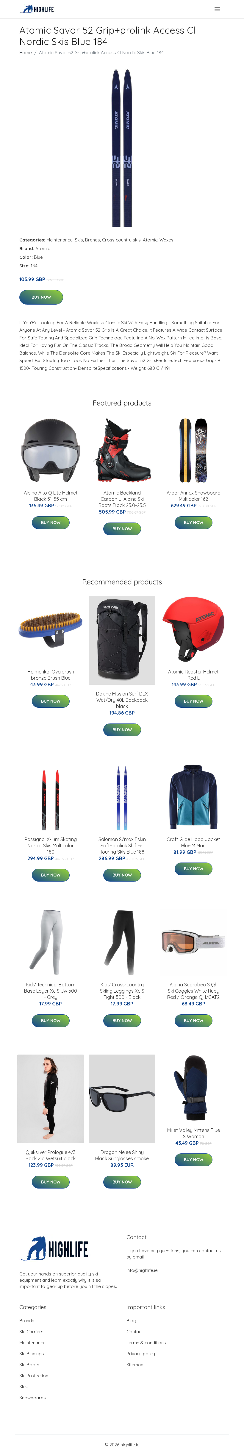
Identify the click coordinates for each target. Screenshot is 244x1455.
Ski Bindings (31, 1353)
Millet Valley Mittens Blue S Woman (193, 1133)
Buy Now (41, 297)
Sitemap (134, 1364)
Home (25, 52)
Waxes (166, 240)
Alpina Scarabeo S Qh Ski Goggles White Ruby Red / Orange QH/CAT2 (193, 991)
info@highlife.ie (142, 1270)
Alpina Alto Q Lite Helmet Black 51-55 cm (51, 496)
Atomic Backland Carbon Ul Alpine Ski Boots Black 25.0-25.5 (122, 499)
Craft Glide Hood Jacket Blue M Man (193, 842)
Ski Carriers (31, 1331)
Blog (131, 1320)
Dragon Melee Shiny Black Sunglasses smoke (122, 1155)
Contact (134, 1331)
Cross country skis (121, 240)
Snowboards (32, 1398)
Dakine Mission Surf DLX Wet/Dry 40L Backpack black (122, 700)
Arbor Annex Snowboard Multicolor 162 (193, 496)
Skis (79, 240)
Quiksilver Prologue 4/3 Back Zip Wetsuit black (51, 1155)
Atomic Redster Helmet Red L (193, 675)
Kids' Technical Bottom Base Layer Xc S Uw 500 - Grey (50, 991)
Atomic (150, 240)
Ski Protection (33, 1375)
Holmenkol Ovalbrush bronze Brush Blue (50, 675)
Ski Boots (29, 1364)
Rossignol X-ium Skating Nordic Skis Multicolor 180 (50, 845)
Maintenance (59, 240)
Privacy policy (140, 1353)
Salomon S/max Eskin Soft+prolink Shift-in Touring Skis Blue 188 (122, 845)
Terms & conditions (146, 1342)
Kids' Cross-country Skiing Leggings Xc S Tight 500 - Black (122, 991)
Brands (92, 240)
